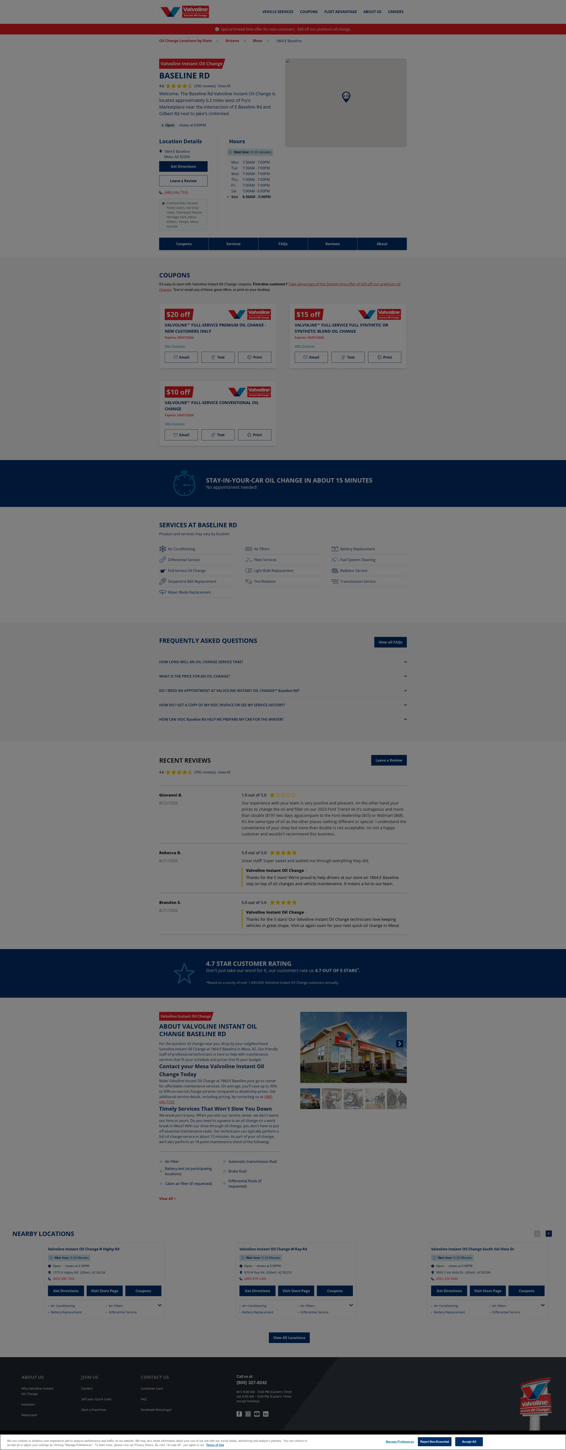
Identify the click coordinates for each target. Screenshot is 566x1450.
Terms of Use (215, 1445)
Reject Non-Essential (434, 1441)
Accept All (469, 1441)
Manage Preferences (400, 1441)
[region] (283, 1442)
